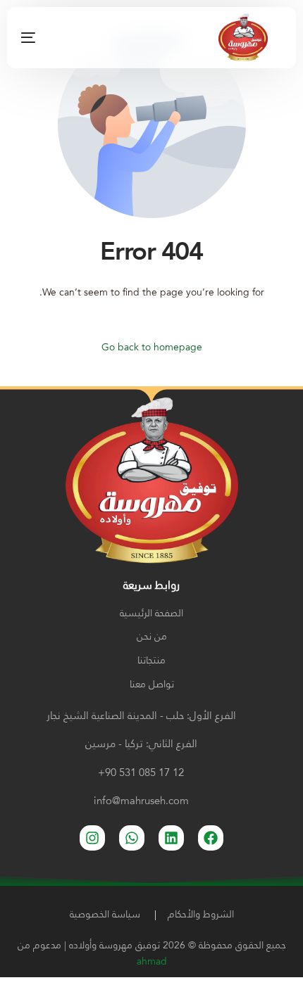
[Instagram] (103, 37)
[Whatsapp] (131, 838)
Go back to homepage (151, 347)
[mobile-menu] (45, 37)
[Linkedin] (171, 838)
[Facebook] (81, 37)
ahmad (152, 962)
